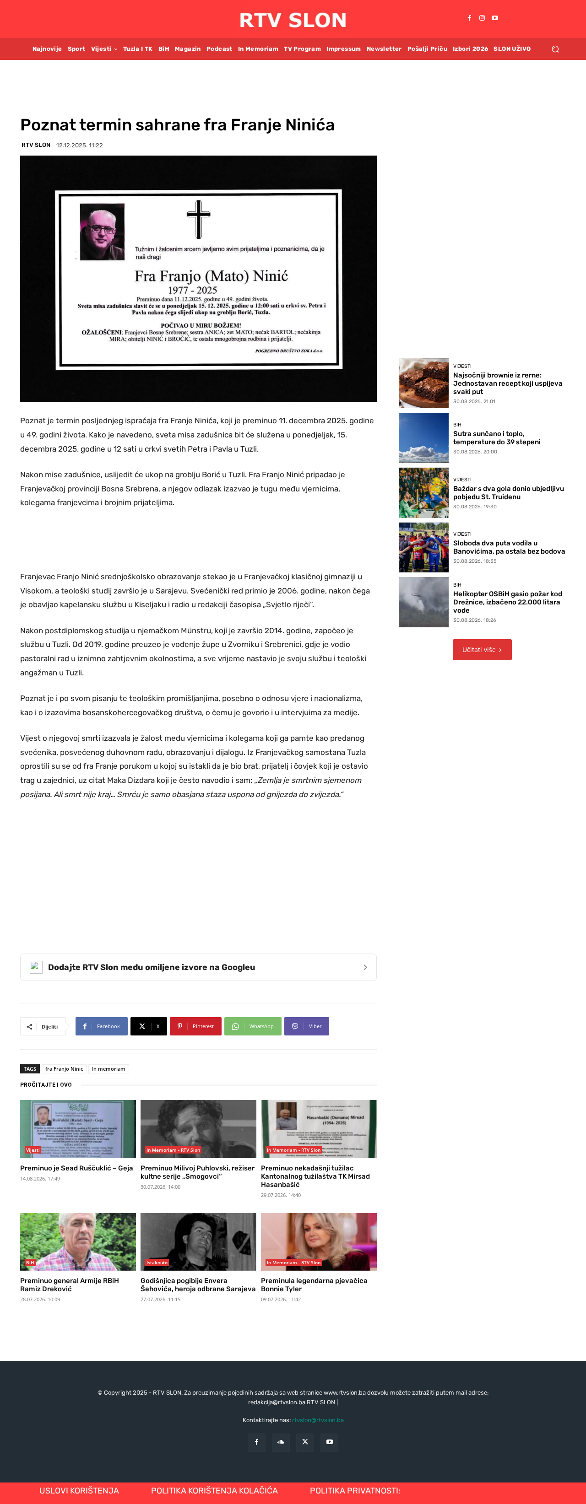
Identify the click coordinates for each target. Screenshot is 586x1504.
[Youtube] (494, 18)
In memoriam (108, 1068)
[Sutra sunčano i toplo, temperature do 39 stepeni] (424, 438)
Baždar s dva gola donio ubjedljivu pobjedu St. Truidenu (508, 493)
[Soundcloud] (281, 1442)
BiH (30, 1262)
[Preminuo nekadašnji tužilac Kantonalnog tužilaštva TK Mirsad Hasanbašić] (319, 1129)
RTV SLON (36, 145)
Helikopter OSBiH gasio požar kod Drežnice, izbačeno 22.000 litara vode (507, 602)
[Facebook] (469, 18)
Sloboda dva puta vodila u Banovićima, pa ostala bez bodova (509, 547)
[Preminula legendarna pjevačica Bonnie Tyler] (319, 1242)
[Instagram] (482, 18)
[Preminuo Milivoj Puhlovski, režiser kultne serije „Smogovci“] (198, 1129)
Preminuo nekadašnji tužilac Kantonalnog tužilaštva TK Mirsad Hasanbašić (315, 1176)
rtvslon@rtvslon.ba (318, 1420)
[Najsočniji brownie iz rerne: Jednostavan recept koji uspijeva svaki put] (424, 383)
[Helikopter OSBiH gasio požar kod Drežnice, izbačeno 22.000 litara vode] (424, 602)
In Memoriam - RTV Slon (173, 1150)
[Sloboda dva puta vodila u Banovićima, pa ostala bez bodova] (424, 548)
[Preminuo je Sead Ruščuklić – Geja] (78, 1129)
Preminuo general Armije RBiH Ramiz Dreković (69, 1285)
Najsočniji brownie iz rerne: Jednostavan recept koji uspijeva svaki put (508, 383)
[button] (555, 48)
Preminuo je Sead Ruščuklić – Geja (76, 1168)
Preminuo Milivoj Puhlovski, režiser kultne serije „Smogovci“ (198, 1172)
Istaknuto (157, 1262)
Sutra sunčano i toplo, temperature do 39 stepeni (497, 438)
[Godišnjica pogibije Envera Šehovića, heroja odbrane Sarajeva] (198, 1242)
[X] (305, 1442)
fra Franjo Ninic (64, 1068)
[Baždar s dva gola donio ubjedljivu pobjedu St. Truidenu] (424, 493)
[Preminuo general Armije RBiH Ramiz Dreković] (78, 1242)
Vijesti (33, 1150)
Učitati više (479, 649)
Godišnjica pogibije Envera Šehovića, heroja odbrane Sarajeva (198, 1285)
